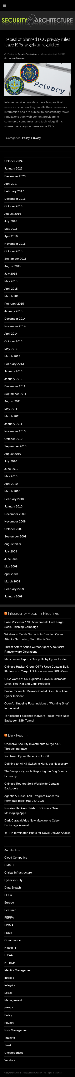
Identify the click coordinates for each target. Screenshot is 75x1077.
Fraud (8, 932)
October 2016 (13, 206)
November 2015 (15, 243)
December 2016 (15, 198)
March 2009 (12, 581)
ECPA (8, 895)
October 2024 (13, 161)
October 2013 (13, 341)
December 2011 (14, 386)
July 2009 (10, 551)
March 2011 (12, 416)
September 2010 (15, 446)
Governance (12, 940)
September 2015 (15, 258)
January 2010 (13, 506)
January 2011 (13, 423)
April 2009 (11, 574)
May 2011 (10, 408)
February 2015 (14, 303)
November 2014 (15, 326)
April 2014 (11, 333)
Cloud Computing (15, 857)
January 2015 (13, 311)
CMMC (9, 865)
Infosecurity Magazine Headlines (33, 613)
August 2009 (12, 544)
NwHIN (9, 1007)
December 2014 (15, 318)
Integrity (9, 985)
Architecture (12, 850)
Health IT (10, 947)
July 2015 (10, 273)
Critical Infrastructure (18, 872)
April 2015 (11, 288)
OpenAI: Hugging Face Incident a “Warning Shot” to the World (36, 706)
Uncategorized (14, 1052)
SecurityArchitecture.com (37, 20)
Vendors (9, 1060)
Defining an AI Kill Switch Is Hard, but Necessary (36, 763)
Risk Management (16, 1030)
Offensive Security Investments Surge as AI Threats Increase (32, 746)
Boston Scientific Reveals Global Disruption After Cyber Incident (36, 693)
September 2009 (15, 536)
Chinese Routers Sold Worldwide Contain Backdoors (31, 786)
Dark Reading (18, 735)
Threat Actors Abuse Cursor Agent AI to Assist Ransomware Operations (34, 649)
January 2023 (13, 168)
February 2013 (14, 363)
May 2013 (11, 348)
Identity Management (18, 970)
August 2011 (12, 401)
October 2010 (13, 438)
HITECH (9, 962)
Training (9, 1037)
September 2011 (15, 393)
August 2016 (12, 213)
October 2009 (13, 529)
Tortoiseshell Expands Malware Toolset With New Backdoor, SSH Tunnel (36, 718)
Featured (10, 910)
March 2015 (12, 296)
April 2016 (11, 236)
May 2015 (11, 281)
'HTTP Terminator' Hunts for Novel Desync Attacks (37, 832)
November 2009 (15, 521)
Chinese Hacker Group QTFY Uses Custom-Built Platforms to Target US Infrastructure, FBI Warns (36, 669)
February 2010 (14, 499)
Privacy (36, 138)
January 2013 (13, 371)
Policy (26, 138)
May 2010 (11, 476)
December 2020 (15, 176)
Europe (9, 902)
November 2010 (15, 431)
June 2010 (11, 468)
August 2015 (12, 266)
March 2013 (12, 356)
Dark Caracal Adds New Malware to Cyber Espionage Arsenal (32, 823)
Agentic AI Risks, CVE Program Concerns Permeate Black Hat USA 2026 (31, 798)
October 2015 (13, 251)
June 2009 (11, 559)
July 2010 (10, 461)
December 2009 (15, 514)
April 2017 (11, 183)
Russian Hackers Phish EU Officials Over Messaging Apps (31, 811)
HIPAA (8, 955)
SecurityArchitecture (27, 54)
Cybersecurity (13, 880)
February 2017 (14, 191)
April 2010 (11, 483)
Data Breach (12, 887)
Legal (8, 992)
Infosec (9, 977)
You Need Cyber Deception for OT (27, 756)
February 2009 (14, 589)
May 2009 (11, 566)
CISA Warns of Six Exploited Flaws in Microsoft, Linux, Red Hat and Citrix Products (35, 681)
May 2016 (11, 228)
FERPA (9, 917)
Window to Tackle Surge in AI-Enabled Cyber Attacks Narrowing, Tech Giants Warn (33, 637)
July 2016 (10, 221)
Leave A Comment (16, 58)
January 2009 (13, 596)
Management (13, 1000)
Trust (7, 1045)
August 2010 (12, 453)
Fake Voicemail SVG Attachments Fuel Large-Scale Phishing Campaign (34, 624)
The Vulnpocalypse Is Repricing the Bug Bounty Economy (35, 774)
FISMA (8, 925)
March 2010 (12, 491)
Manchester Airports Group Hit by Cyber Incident (36, 659)
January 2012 (13, 378)
